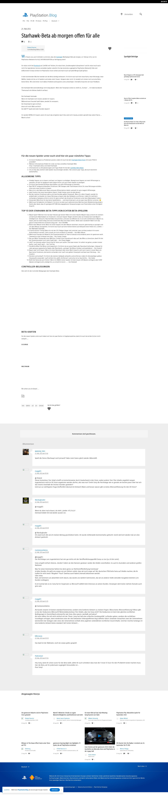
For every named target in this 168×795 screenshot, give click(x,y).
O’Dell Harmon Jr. (62, 748)
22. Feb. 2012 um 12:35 (41, 601)
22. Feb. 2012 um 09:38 (42, 552)
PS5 (24, 21)
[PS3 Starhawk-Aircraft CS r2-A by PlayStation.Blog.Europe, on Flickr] (34, 325)
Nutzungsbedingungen (68, 787)
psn (36, 405)
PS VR (32, 21)
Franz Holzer (92, 754)
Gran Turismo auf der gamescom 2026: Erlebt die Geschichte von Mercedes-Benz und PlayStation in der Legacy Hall (100, 749)
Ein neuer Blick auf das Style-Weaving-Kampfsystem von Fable (96, 714)
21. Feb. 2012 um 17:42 (41, 453)
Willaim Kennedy (93, 718)
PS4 (28, 21)
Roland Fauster (31, 47)
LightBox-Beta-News (77, 168)
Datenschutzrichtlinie (85, 787)
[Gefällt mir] (135, 79)
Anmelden (129, 14)
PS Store (38, 21)
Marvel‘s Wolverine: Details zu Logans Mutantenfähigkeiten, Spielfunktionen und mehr (68, 714)
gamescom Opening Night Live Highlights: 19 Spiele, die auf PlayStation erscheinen (66, 744)
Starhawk (59, 57)
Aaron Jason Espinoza (63, 718)
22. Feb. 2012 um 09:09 (42, 528)
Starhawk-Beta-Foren (78, 160)
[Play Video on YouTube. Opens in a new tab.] (110, 742)
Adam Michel (124, 718)
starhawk (41, 405)
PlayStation (43, 15)
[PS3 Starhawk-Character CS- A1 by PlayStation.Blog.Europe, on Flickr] (34, 289)
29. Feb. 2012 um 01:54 (41, 658)
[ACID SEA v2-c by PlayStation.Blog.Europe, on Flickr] (34, 361)
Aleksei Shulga (124, 748)
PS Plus (45, 21)
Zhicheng (27, 748)
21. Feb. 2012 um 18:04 (41, 473)
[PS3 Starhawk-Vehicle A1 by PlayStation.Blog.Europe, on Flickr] (34, 307)
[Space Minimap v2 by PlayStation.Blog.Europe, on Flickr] (34, 383)
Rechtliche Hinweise (100, 787)
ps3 (33, 405)
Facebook (37, 65)
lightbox (28, 405)
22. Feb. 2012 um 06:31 (41, 502)
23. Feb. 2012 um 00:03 (42, 638)
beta (23, 405)
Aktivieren (55, 790)
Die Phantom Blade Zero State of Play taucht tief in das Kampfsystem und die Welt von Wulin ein (134, 123)
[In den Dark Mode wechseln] (121, 14)
